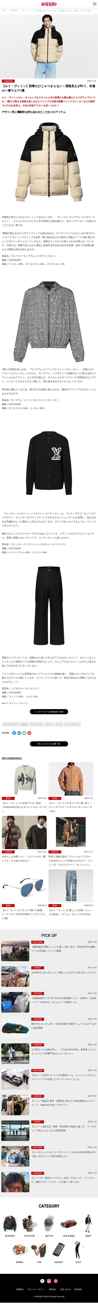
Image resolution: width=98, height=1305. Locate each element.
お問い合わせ (65, 1289)
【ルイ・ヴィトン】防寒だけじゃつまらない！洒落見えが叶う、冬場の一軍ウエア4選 (56, 11)
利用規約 (19, 1289)
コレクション (37, 724)
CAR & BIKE (69, 1236)
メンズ (59, 724)
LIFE (39, 1262)
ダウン (49, 724)
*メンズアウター (10, 724)
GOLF (78, 1262)
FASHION (13, 11)
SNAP (88, 1236)
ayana (24, 724)
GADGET (58, 1262)
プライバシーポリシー (36, 1289)
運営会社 (52, 1289)
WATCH (49, 1236)
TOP (4, 11)
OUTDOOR (29, 1236)
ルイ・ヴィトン (72, 724)
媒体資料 (78, 1289)
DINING (19, 1262)
